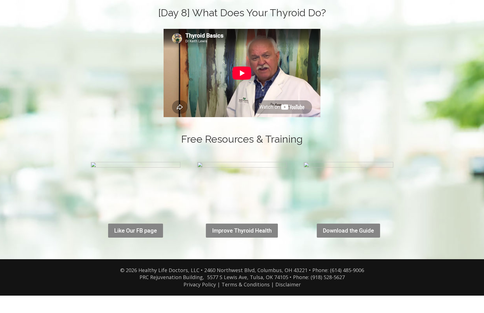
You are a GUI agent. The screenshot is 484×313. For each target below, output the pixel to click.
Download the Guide (348, 230)
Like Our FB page (135, 230)
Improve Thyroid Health (242, 230)
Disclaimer (288, 284)
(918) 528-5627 (328, 277)
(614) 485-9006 (347, 270)
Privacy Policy (199, 284)
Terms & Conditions (246, 284)
